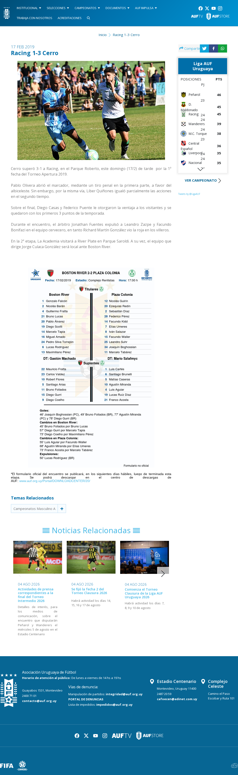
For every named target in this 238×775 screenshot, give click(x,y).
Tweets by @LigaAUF (189, 194)
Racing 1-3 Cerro (126, 34)
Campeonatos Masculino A (34, 508)
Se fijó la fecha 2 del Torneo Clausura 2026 (89, 591)
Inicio (103, 34)
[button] (163, 573)
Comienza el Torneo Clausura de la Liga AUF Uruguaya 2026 (144, 593)
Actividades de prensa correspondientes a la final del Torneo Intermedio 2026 (35, 595)
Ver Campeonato (201, 180)
